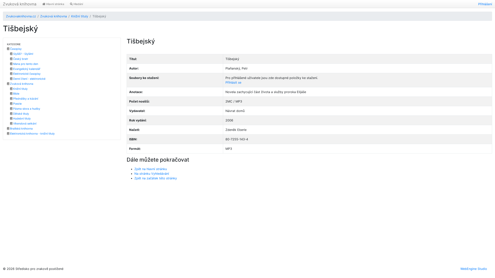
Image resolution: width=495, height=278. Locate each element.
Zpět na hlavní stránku (150, 169)
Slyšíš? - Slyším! (22, 53)
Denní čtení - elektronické (28, 78)
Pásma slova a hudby (26, 108)
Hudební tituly (21, 118)
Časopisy (15, 48)
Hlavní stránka (54, 4)
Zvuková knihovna (19, 4)
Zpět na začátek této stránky (155, 178)
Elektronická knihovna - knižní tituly (32, 133)
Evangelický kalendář (26, 68)
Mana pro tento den (25, 63)
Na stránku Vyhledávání (151, 173)
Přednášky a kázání (25, 98)
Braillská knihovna (21, 128)
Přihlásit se (233, 82)
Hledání (78, 4)
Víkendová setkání (24, 123)
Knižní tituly (79, 16)
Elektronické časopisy (26, 73)
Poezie (17, 103)
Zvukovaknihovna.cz (21, 16)
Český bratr (20, 58)
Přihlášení (485, 4)
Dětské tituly (20, 113)
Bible (15, 93)
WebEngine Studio (473, 269)
